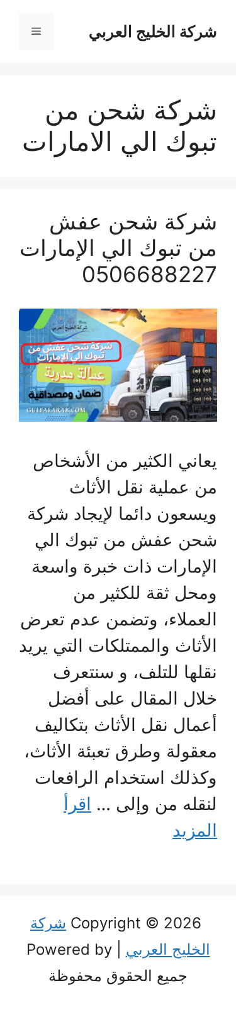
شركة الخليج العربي (153, 31)
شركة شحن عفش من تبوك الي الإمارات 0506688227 (118, 247)
